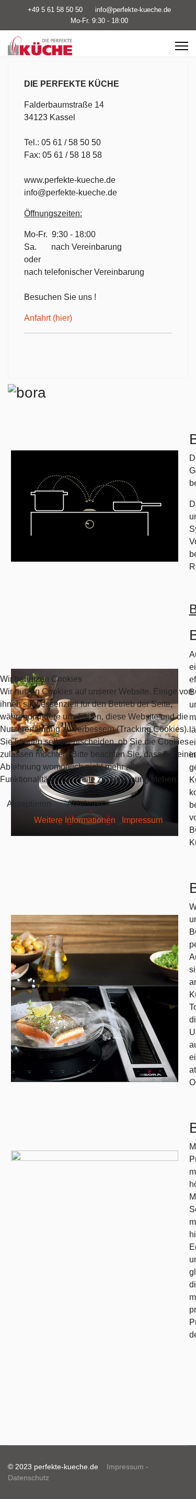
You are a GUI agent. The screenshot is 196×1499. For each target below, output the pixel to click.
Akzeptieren (29, 803)
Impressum (142, 820)
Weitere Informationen (75, 820)
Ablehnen (85, 803)
